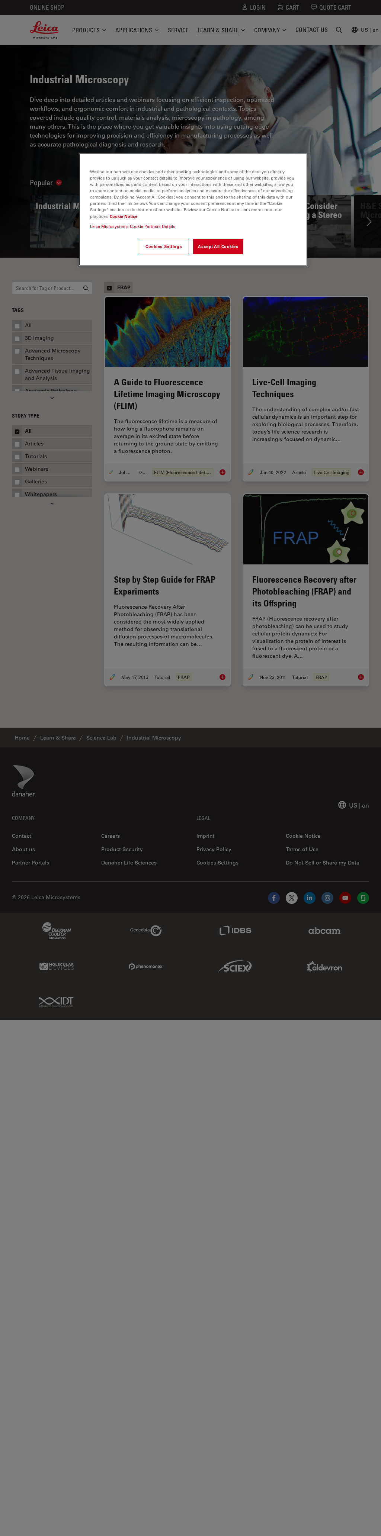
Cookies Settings (163, 246)
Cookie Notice (123, 216)
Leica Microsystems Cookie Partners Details (132, 226)
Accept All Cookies (218, 246)
